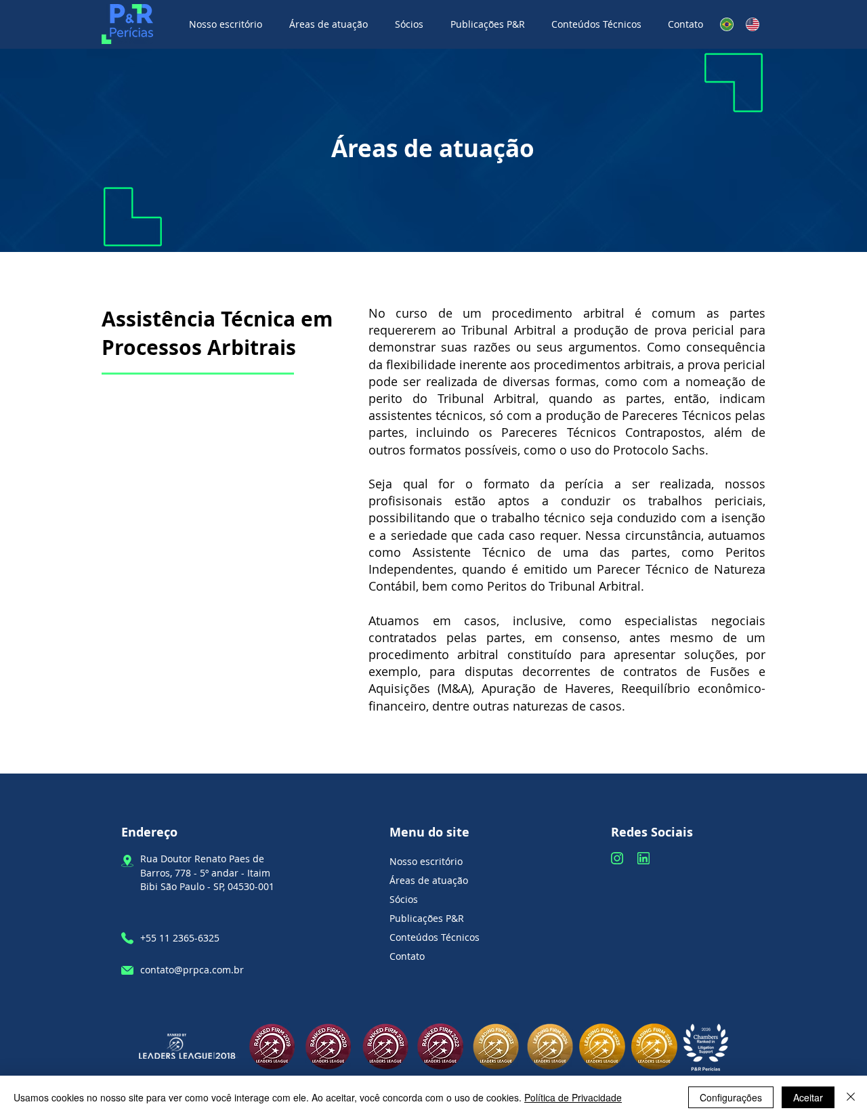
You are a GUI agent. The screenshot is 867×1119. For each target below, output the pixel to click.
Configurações (731, 1097)
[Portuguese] (727, 24)
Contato (407, 956)
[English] (753, 24)
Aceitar (808, 1097)
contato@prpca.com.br (192, 969)
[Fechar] (851, 1097)
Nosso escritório (426, 861)
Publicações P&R (426, 918)
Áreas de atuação (428, 880)
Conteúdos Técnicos (434, 937)
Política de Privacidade (573, 1097)
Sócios (403, 899)
